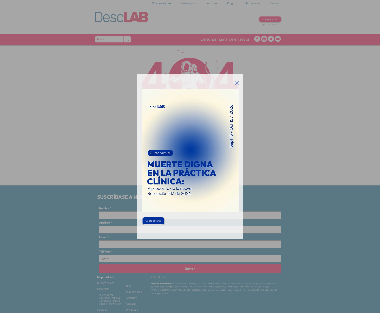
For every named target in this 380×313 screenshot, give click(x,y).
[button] (237, 83)
